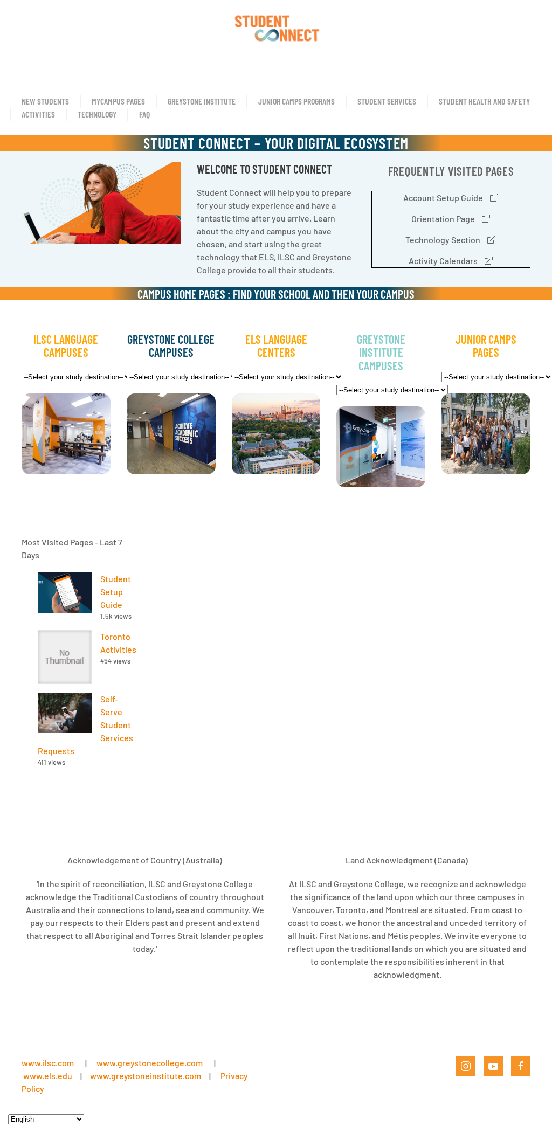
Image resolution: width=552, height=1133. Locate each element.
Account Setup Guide (443, 197)
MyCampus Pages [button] (118, 101)
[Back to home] (276, 27)
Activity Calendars (443, 260)
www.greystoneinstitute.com (145, 1075)
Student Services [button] (386, 101)
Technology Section (442, 239)
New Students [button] (45, 101)
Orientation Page (443, 218)
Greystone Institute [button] (202, 101)
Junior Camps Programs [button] (296, 101)
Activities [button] (38, 114)
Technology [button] (97, 114)
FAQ (144, 114)
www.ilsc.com (48, 1063)
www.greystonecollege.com (149, 1063)
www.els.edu (47, 1075)
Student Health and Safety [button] (484, 101)
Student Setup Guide (115, 592)
